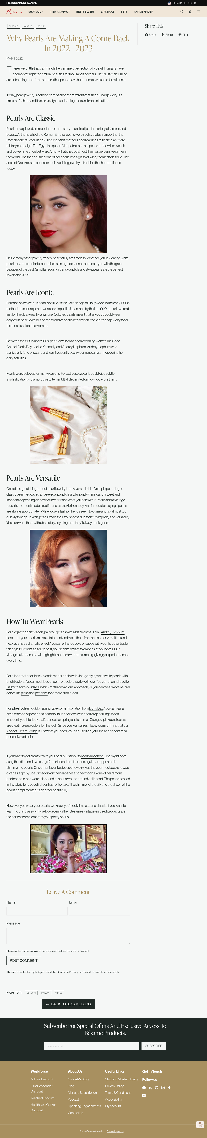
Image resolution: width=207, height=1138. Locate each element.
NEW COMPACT (60, 11)
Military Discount (42, 1079)
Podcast (73, 1099)
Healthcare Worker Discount (43, 1107)
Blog (71, 1086)
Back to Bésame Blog (71, 1004)
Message (13, 923)
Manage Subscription (82, 1092)
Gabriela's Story (78, 1079)
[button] (200, 1124)
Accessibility (113, 1099)
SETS (124, 11)
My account (113, 1106)
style (41, 26)
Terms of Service (101, 972)
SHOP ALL (35, 11)
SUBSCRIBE (153, 1046)
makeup (28, 26)
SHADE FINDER (143, 11)
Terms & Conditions (118, 1092)
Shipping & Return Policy (121, 1079)
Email (73, 902)
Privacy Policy (77, 972)
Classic (13, 26)
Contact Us (75, 1113)
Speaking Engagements (84, 1106)
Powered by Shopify (115, 1131)
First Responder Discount (41, 1089)
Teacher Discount (42, 1098)
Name (10, 902)
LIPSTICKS (107, 11)
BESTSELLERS (85, 11)
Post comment (24, 960)
